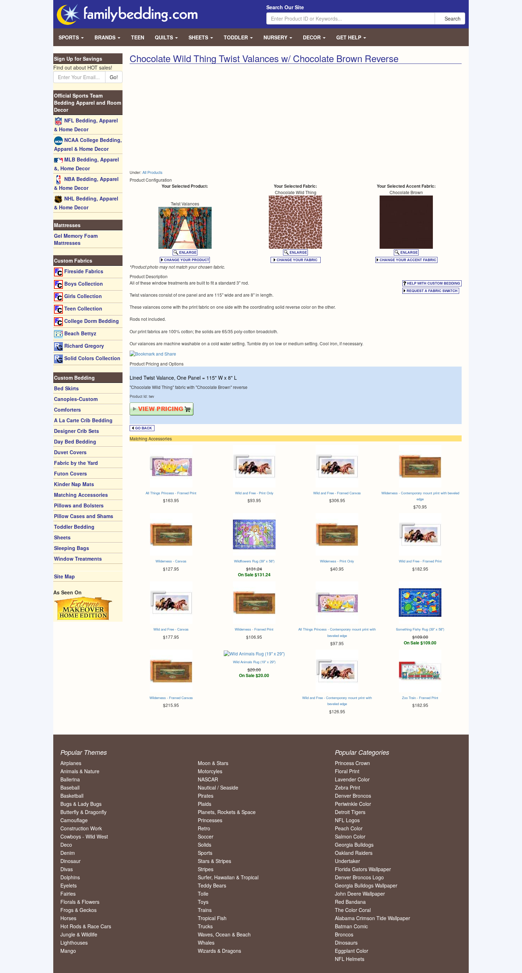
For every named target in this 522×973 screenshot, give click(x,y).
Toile (203, 893)
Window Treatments (78, 558)
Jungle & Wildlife (78, 934)
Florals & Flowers (79, 901)
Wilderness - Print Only (337, 561)
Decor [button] (312, 37)
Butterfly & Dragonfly (83, 811)
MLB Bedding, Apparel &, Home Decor (86, 164)
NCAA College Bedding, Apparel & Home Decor (88, 144)
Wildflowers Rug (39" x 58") (254, 561)
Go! (114, 77)
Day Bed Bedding (75, 441)
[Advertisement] (210, 117)
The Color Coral (353, 909)
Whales (206, 942)
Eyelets (68, 885)
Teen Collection (82, 308)
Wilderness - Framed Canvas (171, 697)
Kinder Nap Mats (74, 484)
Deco (66, 844)
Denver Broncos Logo (359, 877)
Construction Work (81, 828)
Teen (137, 37)
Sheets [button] (199, 37)
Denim (67, 852)
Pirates (205, 795)
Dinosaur (70, 860)
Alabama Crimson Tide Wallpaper (372, 918)
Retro (204, 828)
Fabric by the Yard (76, 462)
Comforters (67, 409)
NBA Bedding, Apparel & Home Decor (86, 183)
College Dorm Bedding (91, 320)
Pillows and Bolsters (79, 505)
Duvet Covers (70, 452)
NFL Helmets (349, 958)
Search (452, 18)
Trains (205, 909)
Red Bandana (350, 901)
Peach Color (349, 828)
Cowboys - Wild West (84, 836)
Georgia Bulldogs (354, 844)
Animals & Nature (79, 771)
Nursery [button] (276, 37)
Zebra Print (347, 787)
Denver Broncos (353, 795)
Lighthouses (74, 942)
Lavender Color (352, 779)
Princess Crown (352, 762)
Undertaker (347, 860)
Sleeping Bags (71, 547)
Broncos (344, 934)
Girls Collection (82, 295)
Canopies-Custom (76, 398)
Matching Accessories (81, 494)
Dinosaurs (346, 942)
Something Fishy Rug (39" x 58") (420, 629)
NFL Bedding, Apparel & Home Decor (86, 125)
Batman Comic (351, 926)
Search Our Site (285, 7)
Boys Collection (83, 283)
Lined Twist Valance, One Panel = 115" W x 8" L (183, 377)
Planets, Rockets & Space (227, 811)
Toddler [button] (236, 37)
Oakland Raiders (354, 852)
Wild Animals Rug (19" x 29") (254, 661)
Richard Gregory (83, 345)
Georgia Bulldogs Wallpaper (366, 885)
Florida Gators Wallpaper (363, 869)
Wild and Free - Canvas (171, 629)
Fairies (68, 893)
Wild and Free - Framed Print (420, 561)
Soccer (205, 836)
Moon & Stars (213, 762)
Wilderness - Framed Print (254, 629)
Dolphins (70, 877)
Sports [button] (69, 37)
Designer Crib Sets (76, 430)
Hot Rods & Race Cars (85, 926)
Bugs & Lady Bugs (81, 803)
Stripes (205, 869)
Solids (204, 844)
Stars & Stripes (214, 860)
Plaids (204, 803)
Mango (68, 950)
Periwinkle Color (353, 803)
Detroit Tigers (350, 811)
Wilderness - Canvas (171, 561)
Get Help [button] (349, 37)
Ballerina (70, 779)
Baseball (70, 787)
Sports (205, 852)
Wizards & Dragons (219, 950)
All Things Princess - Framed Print (171, 492)
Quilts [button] (164, 37)
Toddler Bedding (74, 526)
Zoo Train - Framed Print (420, 697)
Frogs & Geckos (78, 909)
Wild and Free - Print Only (254, 492)
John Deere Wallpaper (360, 893)
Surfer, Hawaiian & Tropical (228, 877)
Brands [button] (105, 37)
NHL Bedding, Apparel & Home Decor (86, 203)
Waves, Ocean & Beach (224, 934)
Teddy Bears (212, 885)
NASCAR (208, 779)
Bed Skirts (66, 388)
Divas (66, 869)
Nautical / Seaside (218, 787)
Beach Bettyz (79, 333)
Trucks (205, 926)
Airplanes (70, 762)
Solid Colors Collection (91, 358)
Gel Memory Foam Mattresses (76, 239)
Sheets (62, 537)
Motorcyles (210, 771)
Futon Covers (70, 473)
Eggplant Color (351, 950)
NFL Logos (347, 820)
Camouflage (74, 820)
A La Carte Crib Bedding (83, 420)
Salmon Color (350, 836)
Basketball (71, 795)
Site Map (64, 576)
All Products (152, 172)
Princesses (210, 820)
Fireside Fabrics (83, 271)
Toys (203, 901)
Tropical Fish (212, 918)
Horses (68, 918)
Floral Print (347, 771)
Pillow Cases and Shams (83, 516)
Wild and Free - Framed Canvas (337, 492)
